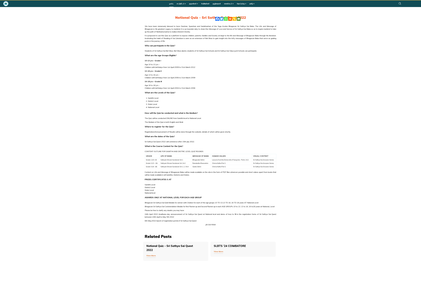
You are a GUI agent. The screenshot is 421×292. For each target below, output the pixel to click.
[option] (176, 255)
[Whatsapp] (226, 19)
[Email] (239, 19)
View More (151, 255)
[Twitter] (221, 19)
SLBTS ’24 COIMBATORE (230, 246)
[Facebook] (217, 19)
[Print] (230, 19)
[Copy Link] (234, 19)
